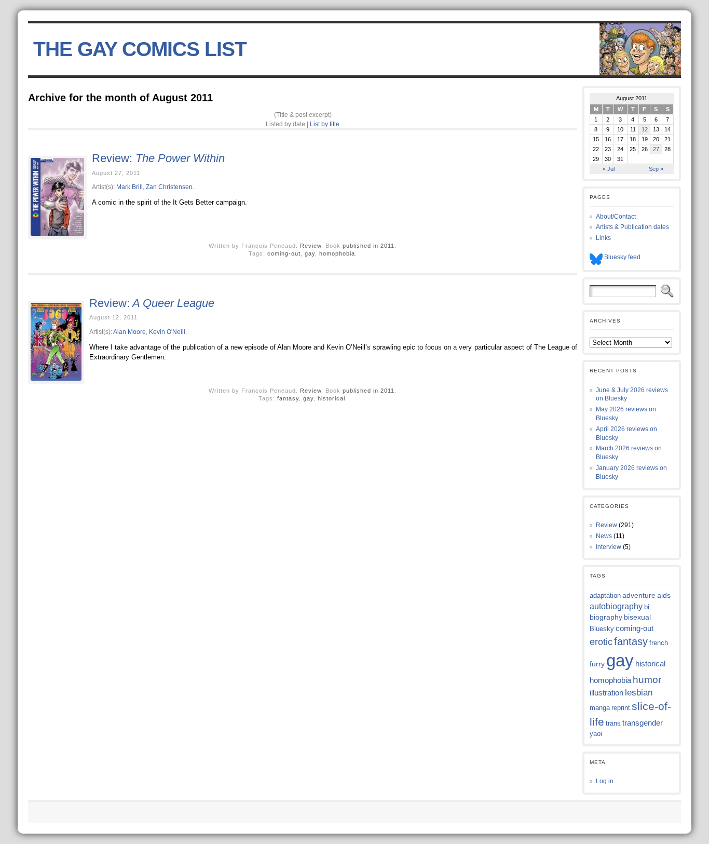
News (604, 536)
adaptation (605, 595)
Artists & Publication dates (632, 227)
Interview (608, 547)
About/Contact (616, 216)
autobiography (616, 606)
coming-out (284, 253)
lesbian (638, 693)
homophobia (337, 253)
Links (603, 238)
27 (656, 149)
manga (600, 708)
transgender (642, 723)
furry (597, 664)
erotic (601, 641)
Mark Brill (129, 186)
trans (613, 723)
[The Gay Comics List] (354, 49)
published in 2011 (368, 246)
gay (310, 253)
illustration (606, 692)
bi (646, 607)
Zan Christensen (169, 186)
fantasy (288, 398)
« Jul (609, 169)
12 (645, 129)
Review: (158, 158)
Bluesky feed (621, 257)
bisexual (637, 617)
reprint (620, 708)
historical (331, 398)
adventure (639, 595)
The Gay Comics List (140, 49)
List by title (324, 123)
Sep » (656, 169)
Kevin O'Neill (167, 331)
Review (310, 246)
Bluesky (602, 629)
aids (664, 595)
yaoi (596, 734)
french (658, 643)
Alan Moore (129, 331)
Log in (604, 781)
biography (606, 617)
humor (647, 679)
